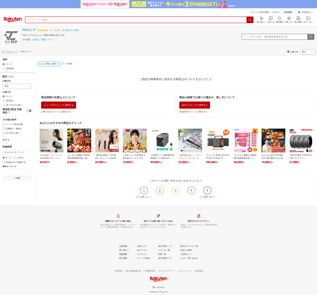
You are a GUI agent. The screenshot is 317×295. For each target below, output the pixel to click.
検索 (18, 178)
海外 (12, 76)
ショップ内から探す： (254, 37)
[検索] (250, 20)
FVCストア (29, 30)
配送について (47, 40)
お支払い (36, 40)
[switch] (29, 110)
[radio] (4, 64)
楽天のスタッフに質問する (195, 105)
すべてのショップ (10, 52)
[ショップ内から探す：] (310, 36)
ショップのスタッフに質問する (59, 105)
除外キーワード (10, 166)
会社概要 (26, 40)
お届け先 (7, 81)
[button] (305, 12)
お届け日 (7, 92)
